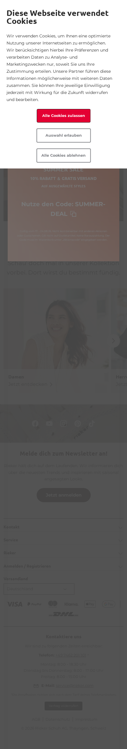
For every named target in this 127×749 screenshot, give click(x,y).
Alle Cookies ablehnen (63, 155)
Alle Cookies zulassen (63, 115)
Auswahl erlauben (63, 135)
